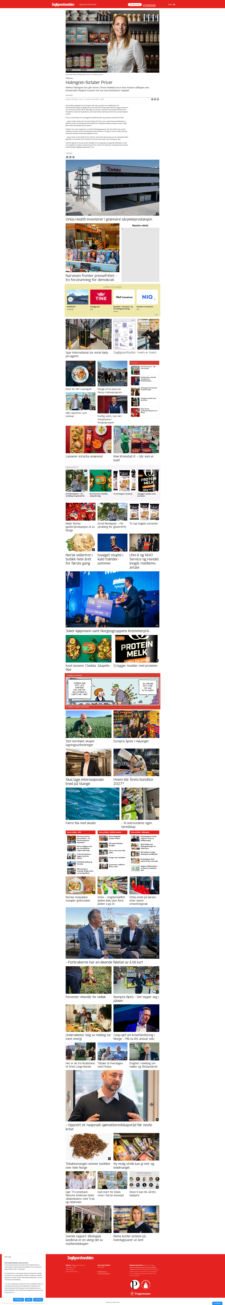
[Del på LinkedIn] (155, 99)
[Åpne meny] (171, 4)
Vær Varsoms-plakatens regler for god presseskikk (142, 1266)
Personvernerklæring (104, 1274)
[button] (70, 299)
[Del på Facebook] (152, 99)
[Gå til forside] (62, 4)
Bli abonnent (135, 4)
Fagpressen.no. (9, 1292)
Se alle (156, 314)
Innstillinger (217, 1303)
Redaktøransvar (102, 1272)
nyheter (69, 153)
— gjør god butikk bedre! (87, 4)
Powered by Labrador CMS (112, 1302)
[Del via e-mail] (158, 99)
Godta (28, 1299)
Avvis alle (38, 1299)
